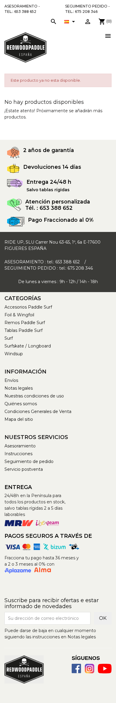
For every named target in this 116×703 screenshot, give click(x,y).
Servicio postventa (23, 469)
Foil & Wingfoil (19, 315)
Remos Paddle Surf (24, 322)
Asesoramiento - (22, 9)
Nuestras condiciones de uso (34, 396)
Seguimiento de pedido (29, 461)
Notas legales (18, 388)
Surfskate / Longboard (27, 346)
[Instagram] (89, 668)
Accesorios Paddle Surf (28, 307)
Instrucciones (18, 453)
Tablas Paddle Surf (23, 330)
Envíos (11, 380)
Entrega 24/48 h (48, 182)
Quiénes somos (20, 403)
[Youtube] (105, 668)
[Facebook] (76, 668)
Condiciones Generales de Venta (37, 411)
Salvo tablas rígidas (48, 189)
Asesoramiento (20, 446)
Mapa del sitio (18, 419)
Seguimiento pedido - (87, 9)
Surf (8, 338)
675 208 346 (80, 268)
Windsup (13, 353)
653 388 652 (67, 262)
